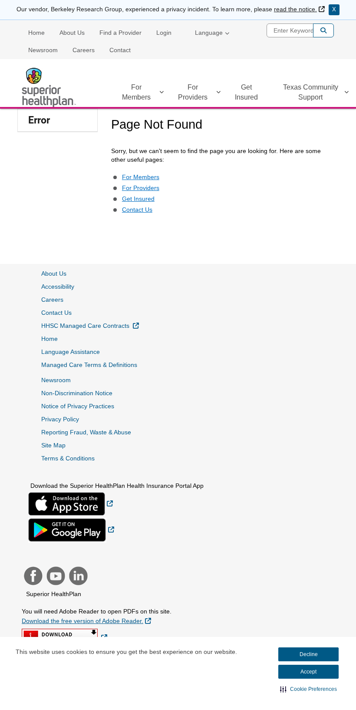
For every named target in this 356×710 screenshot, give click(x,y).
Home (36, 32)
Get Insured (246, 92)
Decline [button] (309, 654)
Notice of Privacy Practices (77, 406)
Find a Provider (120, 32)
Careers (84, 50)
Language (209, 32)
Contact (120, 50)
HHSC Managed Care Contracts (90, 325)
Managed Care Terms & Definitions (89, 364)
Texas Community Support (310, 92)
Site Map (53, 445)
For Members (136, 92)
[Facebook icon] (32, 577)
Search (323, 30)
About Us (72, 32)
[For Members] (161, 93)
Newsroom (43, 50)
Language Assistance (70, 351)
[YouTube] (54, 577)
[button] (308, 689)
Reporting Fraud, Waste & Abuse (86, 432)
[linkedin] (77, 577)
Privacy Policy (60, 419)
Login (163, 32)
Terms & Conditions (68, 458)
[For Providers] (218, 93)
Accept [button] (308, 672)
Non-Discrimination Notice (76, 393)
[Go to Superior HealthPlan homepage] (49, 87)
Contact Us (137, 209)
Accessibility (57, 286)
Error (39, 120)
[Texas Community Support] (346, 93)
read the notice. (299, 9)
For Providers (193, 92)
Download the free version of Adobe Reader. (86, 620)
